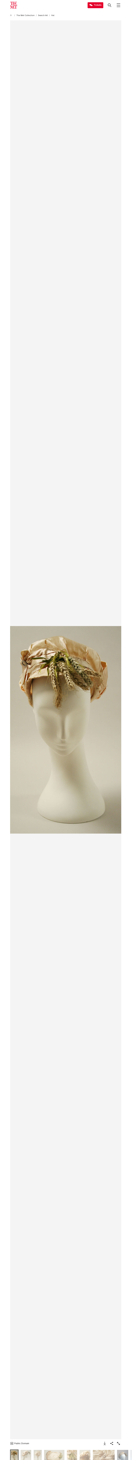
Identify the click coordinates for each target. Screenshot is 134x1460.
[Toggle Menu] (118, 5)
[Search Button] (109, 5)
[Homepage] (13, 5)
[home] (11, 15)
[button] (65, 730)
